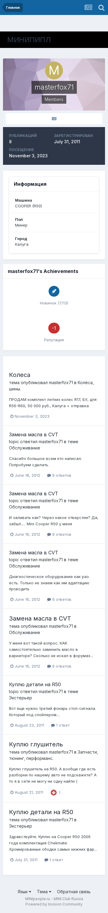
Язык (23, 891)
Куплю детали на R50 (35, 684)
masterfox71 (61, 382)
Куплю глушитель (36, 744)
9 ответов (61, 475)
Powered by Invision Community (54, 904)
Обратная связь (74, 891)
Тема (43, 891)
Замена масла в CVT (33, 434)
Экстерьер (20, 697)
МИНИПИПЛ (29, 39)
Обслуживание (24, 447)
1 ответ (62, 725)
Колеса (19, 374)
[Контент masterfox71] (54, 119)
